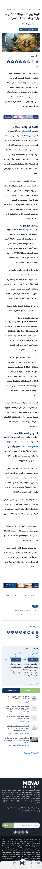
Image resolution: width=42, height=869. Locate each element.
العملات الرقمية (12, 9)
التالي (30, 683)
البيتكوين (27, 131)
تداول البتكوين (22, 615)
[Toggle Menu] (4, 865)
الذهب (27, 721)
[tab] (30, 690)
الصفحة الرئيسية (35, 9)
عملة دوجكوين (28, 229)
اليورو (27, 702)
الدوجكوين (28, 610)
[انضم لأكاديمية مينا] (32, 753)
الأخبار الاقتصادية (23, 9)
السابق (36, 683)
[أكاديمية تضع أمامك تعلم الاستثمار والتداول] (21, 585)
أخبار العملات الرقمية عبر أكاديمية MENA (21, 596)
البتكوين (35, 610)
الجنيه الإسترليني (24, 711)
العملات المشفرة (33, 615)
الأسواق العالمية (24, 745)
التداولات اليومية (24, 733)
